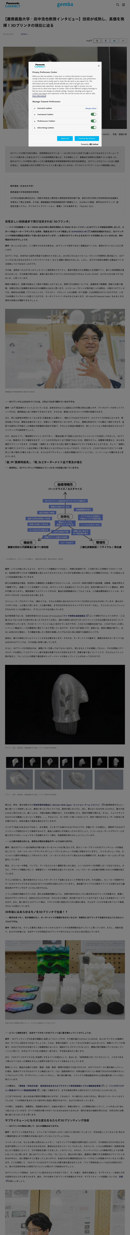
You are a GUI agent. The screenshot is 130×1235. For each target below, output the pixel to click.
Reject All (65, 138)
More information (39, 96)
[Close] (99, 66)
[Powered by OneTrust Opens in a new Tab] (90, 144)
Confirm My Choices (87, 138)
